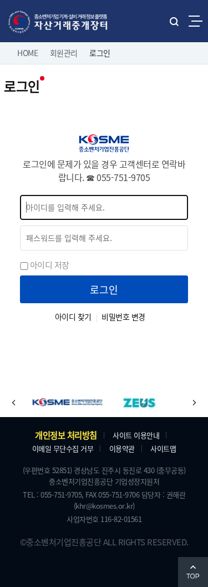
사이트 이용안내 (136, 435)
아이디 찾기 (73, 316)
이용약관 (122, 448)
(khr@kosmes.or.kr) (104, 505)
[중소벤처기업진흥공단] (58, 403)
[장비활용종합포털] (130, 403)
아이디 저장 (49, 264)
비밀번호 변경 (123, 316)
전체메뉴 (195, 20)
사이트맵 (163, 448)
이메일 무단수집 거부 (63, 448)
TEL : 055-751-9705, (53, 494)
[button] (14, 403)
